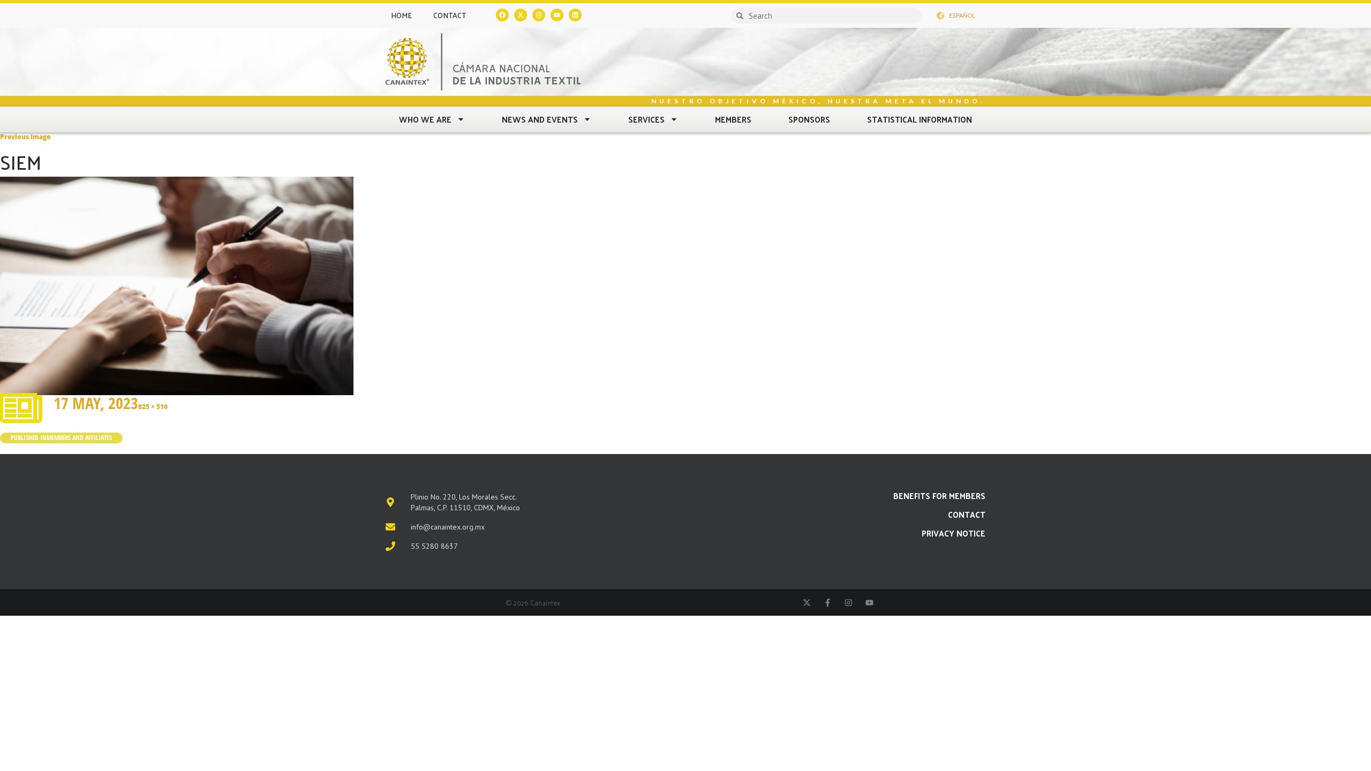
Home (401, 15)
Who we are (425, 119)
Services (646, 119)
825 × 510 (153, 406)
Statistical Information (919, 119)
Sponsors (809, 119)
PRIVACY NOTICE (953, 533)
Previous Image (25, 136)
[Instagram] (538, 15)
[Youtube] (557, 15)
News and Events (540, 119)
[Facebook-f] (828, 603)
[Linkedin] (575, 15)
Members (733, 119)
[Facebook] (502, 15)
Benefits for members (939, 495)
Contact (449, 15)
